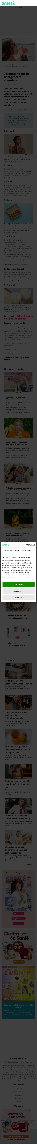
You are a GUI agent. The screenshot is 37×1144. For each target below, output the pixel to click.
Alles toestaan (18, 584)
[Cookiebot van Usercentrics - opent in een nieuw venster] (26, 544)
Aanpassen (17, 591)
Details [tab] (17, 550)
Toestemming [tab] (7, 550)
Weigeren (18, 597)
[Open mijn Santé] (30, 3)
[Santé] (8, 3)
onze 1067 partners (14, 560)
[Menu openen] (25, 3)
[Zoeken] (33, 3)
